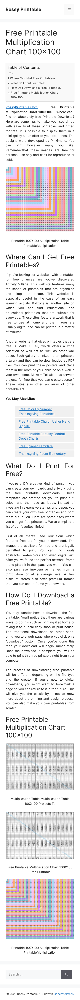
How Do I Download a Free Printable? (36, 88)
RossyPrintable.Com (22, 107)
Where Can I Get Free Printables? (32, 78)
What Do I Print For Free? (27, 83)
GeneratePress (64, 994)
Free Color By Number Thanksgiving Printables (37, 411)
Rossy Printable (23, 9)
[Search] (66, 974)
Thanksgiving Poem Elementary (42, 453)
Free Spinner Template (36, 446)
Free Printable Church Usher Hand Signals (44, 424)
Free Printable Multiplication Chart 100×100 (34, 95)
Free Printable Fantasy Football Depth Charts (42, 436)
